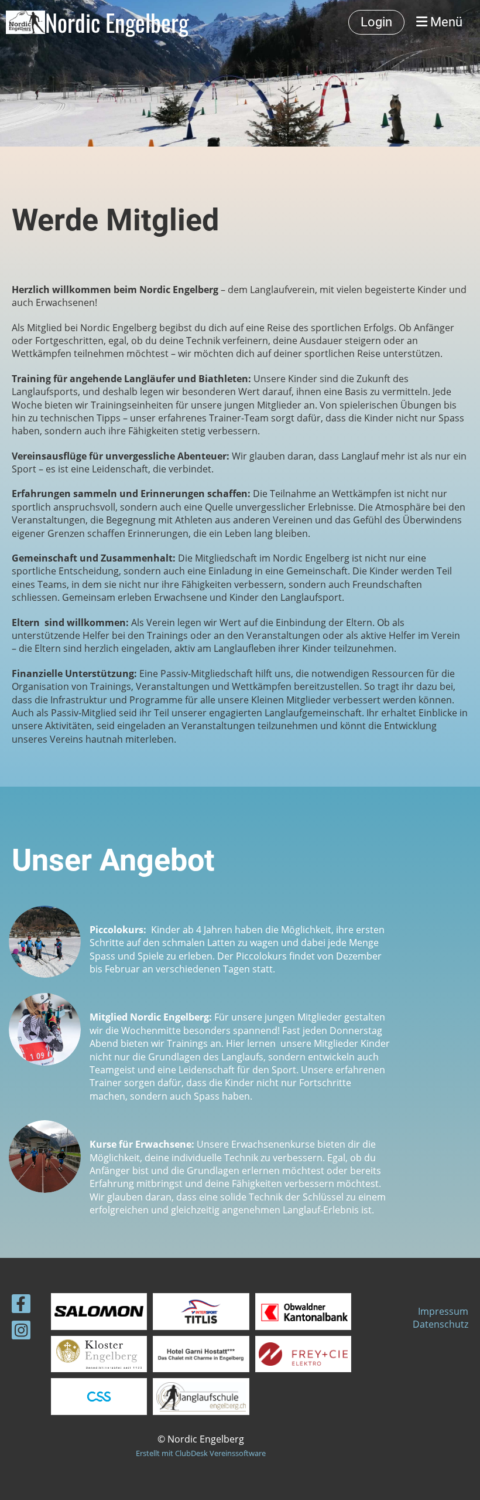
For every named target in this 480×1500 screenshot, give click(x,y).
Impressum (443, 1311)
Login (376, 22)
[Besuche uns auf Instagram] (21, 1332)
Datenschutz (440, 1324)
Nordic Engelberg (116, 22)
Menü (444, 22)
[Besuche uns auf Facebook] (21, 1305)
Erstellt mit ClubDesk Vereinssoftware (201, 1453)
